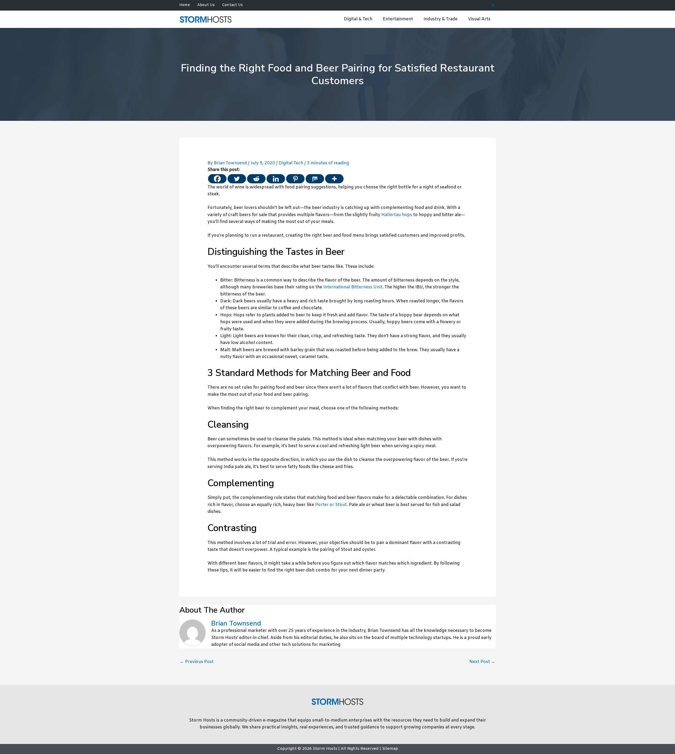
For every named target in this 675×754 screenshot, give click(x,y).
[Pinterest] (295, 178)
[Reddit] (256, 178)
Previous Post (197, 662)
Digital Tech (291, 163)
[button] (493, 5)
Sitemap (390, 748)
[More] (334, 178)
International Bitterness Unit (352, 287)
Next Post (482, 662)
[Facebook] (217, 178)
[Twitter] (237, 178)
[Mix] (315, 178)
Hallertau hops (396, 215)
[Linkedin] (276, 178)
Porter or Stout (331, 505)
